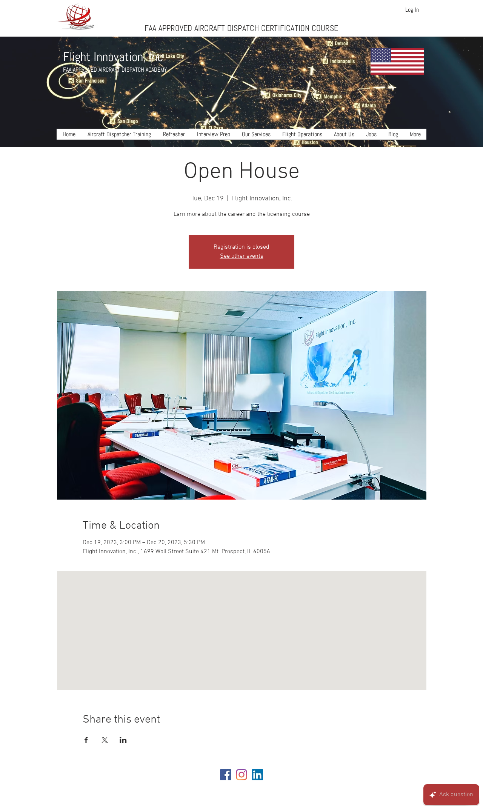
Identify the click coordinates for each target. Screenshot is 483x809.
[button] (119, 137)
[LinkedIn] (257, 774)
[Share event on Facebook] (86, 740)
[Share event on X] (104, 740)
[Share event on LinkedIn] (123, 740)
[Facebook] (225, 774)
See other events (241, 256)
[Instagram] (241, 774)
